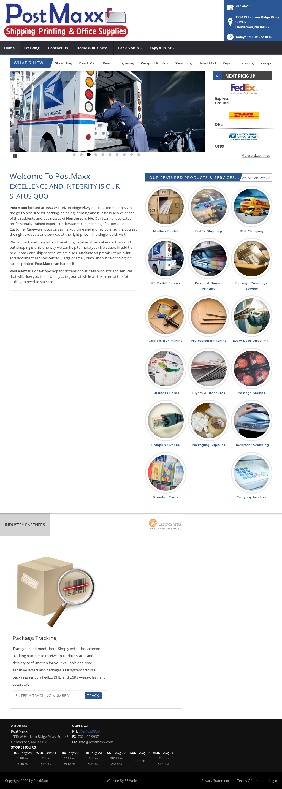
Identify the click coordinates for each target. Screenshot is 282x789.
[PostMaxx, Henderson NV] (66, 20)
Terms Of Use (247, 780)
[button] (249, 39)
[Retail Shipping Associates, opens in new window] (165, 524)
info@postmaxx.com (96, 741)
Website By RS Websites (125, 780)
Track (93, 695)
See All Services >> (255, 177)
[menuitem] (9, 48)
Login (273, 780)
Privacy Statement (215, 780)
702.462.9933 (245, 6)
